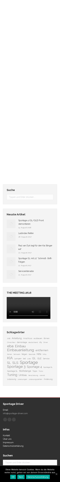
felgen (24, 354)
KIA (10, 358)
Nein (21, 477)
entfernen (42, 350)
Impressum (8, 442)
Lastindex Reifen (26, 233)
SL (9, 363)
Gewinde (32, 354)
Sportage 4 (34, 367)
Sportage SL (12, 371)
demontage (22, 342)
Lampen (18, 358)
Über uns (7, 439)
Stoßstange (25, 371)
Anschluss (27, 338)
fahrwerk (17, 354)
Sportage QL (47, 367)
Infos (44, 354)
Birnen (47, 338)
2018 (8, 338)
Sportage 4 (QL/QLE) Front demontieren (31, 222)
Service (46, 358)
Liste (29, 359)
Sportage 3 (16, 366)
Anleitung (17, 338)
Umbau (23, 375)
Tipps (34, 371)
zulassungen (22, 379)
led (24, 358)
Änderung (48, 379)
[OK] (56, 474)
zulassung (11, 379)
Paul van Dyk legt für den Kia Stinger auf (35, 247)
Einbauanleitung (20, 350)
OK (13, 477)
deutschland (33, 342)
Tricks (41, 371)
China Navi (11, 342)
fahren (9, 354)
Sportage (29, 362)
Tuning (12, 375)
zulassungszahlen (35, 379)
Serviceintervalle (18, 46)
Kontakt (6, 435)
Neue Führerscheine (20, 131)
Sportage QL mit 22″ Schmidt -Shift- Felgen (35, 260)
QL (34, 358)
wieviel (42, 375)
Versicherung (33, 375)
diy (40, 342)
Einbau (20, 346)
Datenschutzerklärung (13, 446)
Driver (45, 342)
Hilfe (39, 354)
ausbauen (38, 338)
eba (10, 346)
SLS (15, 362)
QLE (39, 358)
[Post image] (11, 223)
